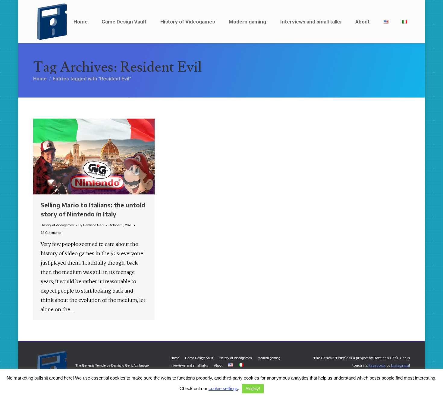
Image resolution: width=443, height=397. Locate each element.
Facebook (377, 365)
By (91, 225)
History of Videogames (57, 225)
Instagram (400, 365)
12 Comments (51, 232)
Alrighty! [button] (253, 388)
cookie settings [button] (223, 388)
